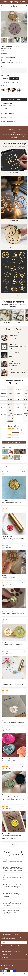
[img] (5, 471)
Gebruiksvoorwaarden (5, 947)
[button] (4, 57)
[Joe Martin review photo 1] (14, 706)
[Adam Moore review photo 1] (14, 782)
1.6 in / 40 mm (15, 82)
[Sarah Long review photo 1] (14, 524)
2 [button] (12, 844)
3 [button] (14, 844)
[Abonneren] (25, 942)
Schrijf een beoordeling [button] (14, 442)
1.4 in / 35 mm (6, 82)
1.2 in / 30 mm (15, 78)
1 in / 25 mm (5, 78)
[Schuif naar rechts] (23, 23)
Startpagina (3, 9)
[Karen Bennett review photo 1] (14, 632)
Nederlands (3, 962)
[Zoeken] (24, 6)
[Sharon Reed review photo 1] (14, 821)
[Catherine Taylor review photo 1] (14, 745)
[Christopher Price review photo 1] (14, 598)
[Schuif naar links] (4, 23)
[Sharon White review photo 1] (14, 487)
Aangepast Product (12, 9)
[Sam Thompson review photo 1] (14, 562)
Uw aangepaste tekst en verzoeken (9, 66)
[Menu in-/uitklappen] (1, 6)
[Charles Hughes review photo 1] (14, 667)
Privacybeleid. (14, 947)
